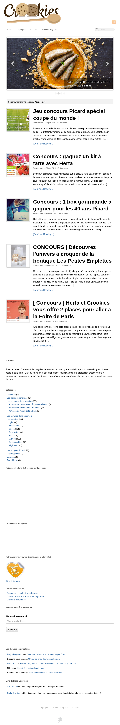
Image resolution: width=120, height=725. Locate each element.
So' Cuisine (12, 686)
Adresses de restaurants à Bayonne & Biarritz (28, 404)
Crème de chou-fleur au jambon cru (44, 658)
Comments (62, 123)
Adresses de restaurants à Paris (23, 410)
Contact (33, 30)
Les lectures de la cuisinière (19, 415)
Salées (12, 428)
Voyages (11, 456)
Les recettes (12, 419)
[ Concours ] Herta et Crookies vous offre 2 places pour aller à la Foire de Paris (72, 309)
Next (107, 64)
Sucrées (12, 438)
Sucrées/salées (15, 442)
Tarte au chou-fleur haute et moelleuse (45, 672)
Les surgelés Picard (16, 450)
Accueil (10, 30)
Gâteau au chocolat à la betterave (22, 593)
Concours (11, 394)
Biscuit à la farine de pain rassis (31, 667)
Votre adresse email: (17, 616)
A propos (21, 30)
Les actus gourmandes (17, 397)
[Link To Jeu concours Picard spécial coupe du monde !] (18, 119)
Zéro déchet (12, 460)
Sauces (12, 435)
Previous (13, 64)
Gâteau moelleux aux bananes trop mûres (26, 596)
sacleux (10, 663)
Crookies (39, 123)
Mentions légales (49, 30)
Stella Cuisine (13, 692)
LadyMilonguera (14, 654)
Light (11, 422)
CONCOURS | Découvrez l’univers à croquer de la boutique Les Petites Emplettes (72, 254)
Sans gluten (14, 432)
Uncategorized (13, 453)
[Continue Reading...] (43, 143)
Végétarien (13, 445)
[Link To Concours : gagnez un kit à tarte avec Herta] (18, 165)
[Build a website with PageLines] (60, 719)
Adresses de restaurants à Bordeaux (24, 407)
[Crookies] (60, 13)
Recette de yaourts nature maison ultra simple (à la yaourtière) (48, 663)
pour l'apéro (14, 425)
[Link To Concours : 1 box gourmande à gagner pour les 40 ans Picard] (18, 210)
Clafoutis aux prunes (16, 599)
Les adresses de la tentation (19, 401)
